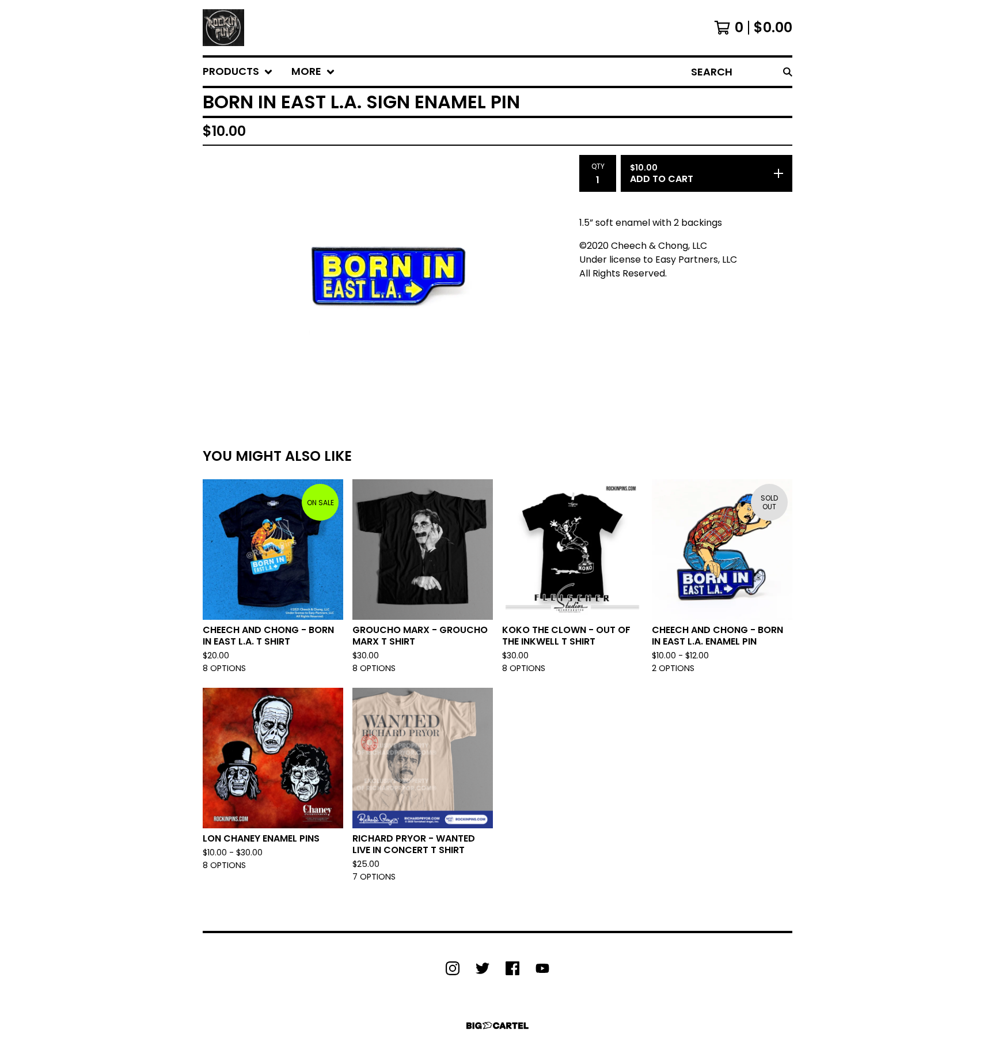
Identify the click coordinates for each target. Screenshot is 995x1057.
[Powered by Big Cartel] (497, 1025)
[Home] (223, 27)
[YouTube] (542, 968)
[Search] (787, 72)
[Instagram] (452, 968)
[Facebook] (512, 968)
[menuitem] (238, 72)
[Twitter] (482, 968)
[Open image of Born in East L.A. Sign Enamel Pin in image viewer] (386, 277)
